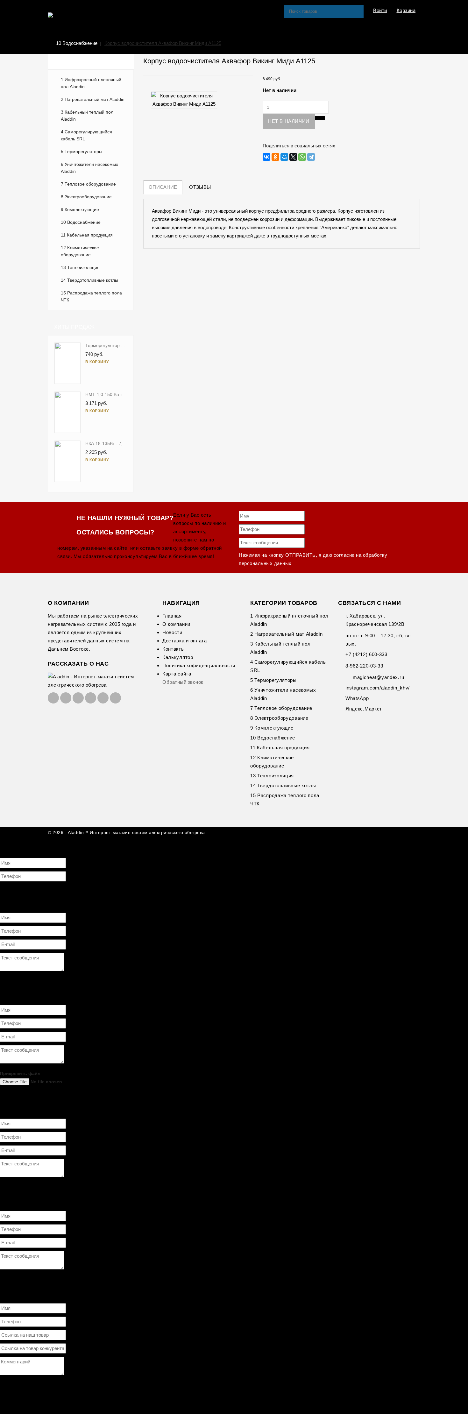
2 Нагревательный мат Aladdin (92, 99)
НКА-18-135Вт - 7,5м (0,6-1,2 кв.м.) (121, 443)
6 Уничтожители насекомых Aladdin (89, 168)
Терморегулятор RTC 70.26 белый (121, 345)
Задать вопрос (16, 842)
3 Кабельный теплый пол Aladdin (87, 116)
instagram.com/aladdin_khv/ (377, 687)
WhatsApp (357, 698)
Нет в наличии (288, 121)
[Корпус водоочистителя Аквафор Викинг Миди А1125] (184, 100)
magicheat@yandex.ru (378, 677)
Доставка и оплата (184, 640)
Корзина (406, 10)
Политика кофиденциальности (198, 665)
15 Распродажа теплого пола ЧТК (91, 296)
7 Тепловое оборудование (88, 184)
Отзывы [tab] (200, 187)
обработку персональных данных (153, 888)
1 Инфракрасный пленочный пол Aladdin (91, 83)
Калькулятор (177, 657)
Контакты (173, 649)
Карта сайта (176, 673)
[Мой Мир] (284, 157)
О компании (176, 624)
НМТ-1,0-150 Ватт (104, 394)
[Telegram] (311, 157)
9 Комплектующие (80, 209)
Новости (172, 632)
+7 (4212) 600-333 (366, 654)
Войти (380, 10)
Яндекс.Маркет (363, 708)
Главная (172, 616)
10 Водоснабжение (76, 43)
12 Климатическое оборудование (80, 251)
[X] (293, 157)
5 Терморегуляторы (81, 151)
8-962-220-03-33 (364, 665)
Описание (163, 187)
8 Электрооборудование (86, 196)
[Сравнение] (320, 118)
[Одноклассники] (275, 157)
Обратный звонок (182, 682)
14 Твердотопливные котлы (89, 280)
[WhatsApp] (302, 157)
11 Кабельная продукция (87, 234)
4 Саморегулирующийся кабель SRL (86, 135)
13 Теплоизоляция (80, 267)
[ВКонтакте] (266, 157)
